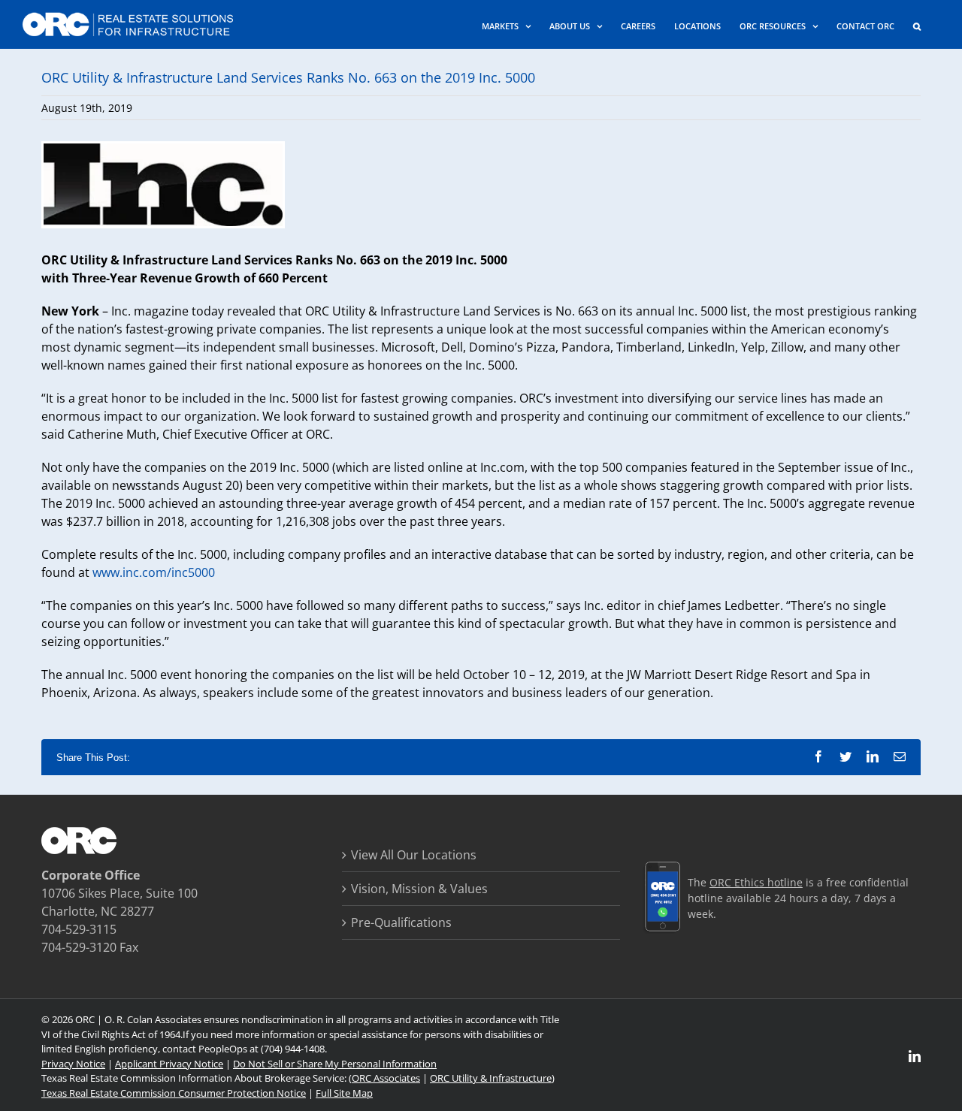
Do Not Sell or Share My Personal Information (335, 1063)
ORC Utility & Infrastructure (491, 1078)
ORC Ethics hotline (756, 882)
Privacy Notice (73, 1063)
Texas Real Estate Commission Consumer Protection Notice (173, 1093)
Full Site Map (344, 1093)
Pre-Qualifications (401, 922)
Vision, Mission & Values (419, 888)
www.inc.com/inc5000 (153, 572)
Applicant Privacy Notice (169, 1063)
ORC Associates (386, 1078)
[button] (917, 24)
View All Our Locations (413, 855)
